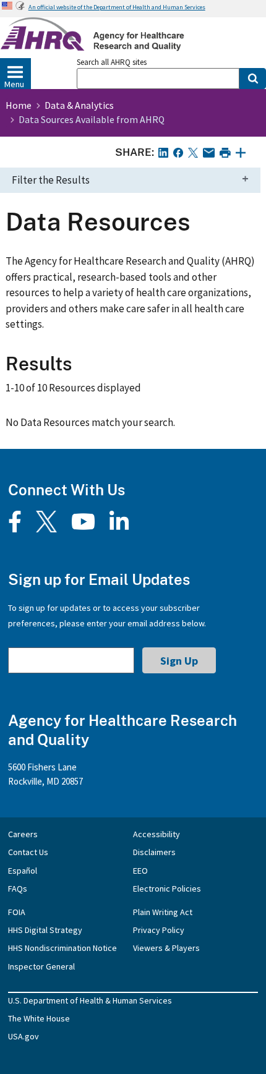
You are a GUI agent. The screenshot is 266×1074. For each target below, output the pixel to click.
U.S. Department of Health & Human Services (90, 1000)
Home (19, 105)
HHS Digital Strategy (45, 929)
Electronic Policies (167, 888)
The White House (39, 1018)
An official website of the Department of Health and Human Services (116, 7)
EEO (140, 870)
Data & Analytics (79, 105)
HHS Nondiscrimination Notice (62, 947)
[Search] (252, 78)
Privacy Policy (158, 929)
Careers (23, 834)
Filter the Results (51, 180)
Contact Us (28, 852)
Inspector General (41, 966)
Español (22, 870)
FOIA (16, 912)
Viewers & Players (166, 947)
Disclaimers (154, 852)
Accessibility (156, 834)
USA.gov (23, 1036)
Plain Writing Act (162, 912)
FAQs (17, 888)
